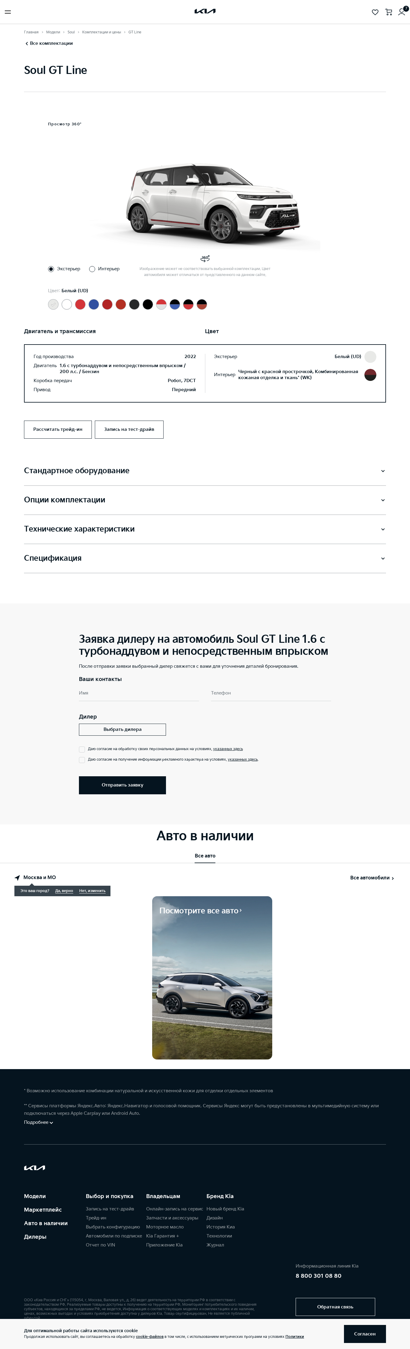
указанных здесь (228, 749)
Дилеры (35, 1237)
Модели (53, 32)
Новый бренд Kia (225, 1209)
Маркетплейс (43, 1210)
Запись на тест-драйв (110, 1209)
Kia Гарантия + (162, 1236)
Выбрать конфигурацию (113, 1227)
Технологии (219, 1236)
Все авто (205, 856)
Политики (294, 1337)
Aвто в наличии (46, 1223)
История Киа (221, 1227)
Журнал (215, 1245)
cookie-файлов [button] (150, 1337)
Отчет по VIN (100, 1245)
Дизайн (215, 1218)
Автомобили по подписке (114, 1236)
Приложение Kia (164, 1245)
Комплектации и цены (101, 32)
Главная (31, 32)
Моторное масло (165, 1227)
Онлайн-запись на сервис (174, 1209)
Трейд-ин (96, 1218)
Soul (71, 32)
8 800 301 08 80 (319, 1276)
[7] (401, 12)
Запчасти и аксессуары (172, 1218)
